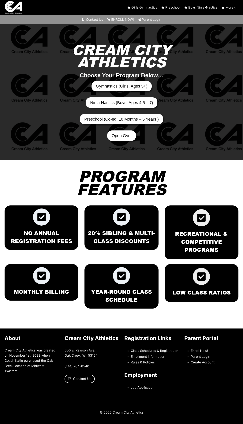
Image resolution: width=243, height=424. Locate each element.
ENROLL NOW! (122, 19)
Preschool (172, 7)
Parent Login (151, 19)
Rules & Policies (143, 362)
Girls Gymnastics (144, 7)
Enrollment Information (148, 356)
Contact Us (94, 19)
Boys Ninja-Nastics (202, 7)
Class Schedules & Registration (154, 351)
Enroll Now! (199, 351)
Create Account (203, 362)
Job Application (142, 387)
